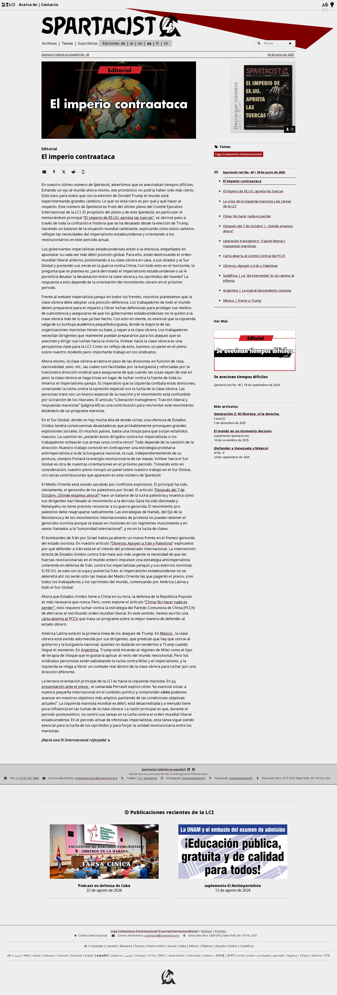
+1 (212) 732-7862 (27, 778)
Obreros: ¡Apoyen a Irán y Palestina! (250, 265)
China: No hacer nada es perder (247, 216)
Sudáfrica (246, 946)
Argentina (89, 649)
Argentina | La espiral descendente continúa (257, 290)
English (89, 955)
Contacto (49, 4)
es (149, 43)
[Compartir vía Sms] (83, 171)
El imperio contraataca (242, 181)
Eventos (220, 931)
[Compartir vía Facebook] (53, 171)
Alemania (125, 946)
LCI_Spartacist (147, 778)
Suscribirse (87, 43)
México (166, 633)
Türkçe (304, 955)
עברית (152, 955)
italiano (208, 955)
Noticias (206, 931)
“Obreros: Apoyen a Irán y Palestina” (141, 543)
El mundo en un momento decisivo (243, 431)
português (264, 955)
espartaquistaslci (193, 778)
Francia (140, 946)
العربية (17, 956)
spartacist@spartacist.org (161, 935)
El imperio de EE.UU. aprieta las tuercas (253, 191)
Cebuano (49, 955)
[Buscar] (291, 43)
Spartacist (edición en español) (164, 769)
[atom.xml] (189, 769)
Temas (67, 43)
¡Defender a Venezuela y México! (241, 448)
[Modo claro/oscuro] (332, 5)
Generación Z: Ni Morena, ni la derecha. (247, 414)
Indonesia (194, 955)
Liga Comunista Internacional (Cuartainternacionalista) (154, 931)
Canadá (111, 946)
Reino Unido (156, 946)
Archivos (49, 43)
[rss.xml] (193, 769)
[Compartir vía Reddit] (73, 171)
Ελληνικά (76, 955)
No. (65, 55)
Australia (97, 946)
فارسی (128, 955)
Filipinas (207, 946)
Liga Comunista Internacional (238, 154)
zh (166, 43)
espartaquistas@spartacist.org (96, 778)
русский (278, 955)
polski (250, 955)
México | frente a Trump (242, 300)
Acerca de (28, 4)
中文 (327, 955)
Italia (182, 946)
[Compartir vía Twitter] (63, 171)
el (131, 43)
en (140, 43)
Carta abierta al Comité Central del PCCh (254, 256)
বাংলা (26, 956)
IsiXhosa (316, 955)
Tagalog (292, 955)
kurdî (241, 955)
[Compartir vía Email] (44, 171)
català (36, 955)
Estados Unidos (226, 946)
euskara (116, 955)
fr (157, 43)
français (140, 955)
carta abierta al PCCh (59, 618)
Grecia (172, 946)
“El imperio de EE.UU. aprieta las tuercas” (118, 217)
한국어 (231, 955)
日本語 (220, 955)
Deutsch (63, 955)
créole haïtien (176, 955)
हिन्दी (161, 955)
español (102, 955)
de (123, 43)
